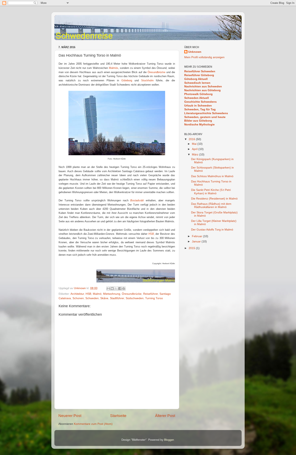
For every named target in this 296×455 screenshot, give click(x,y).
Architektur (77, 293)
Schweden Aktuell (196, 97)
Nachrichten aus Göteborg (202, 90)
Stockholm (147, 80)
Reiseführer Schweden (199, 71)
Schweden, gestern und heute (205, 117)
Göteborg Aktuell (196, 79)
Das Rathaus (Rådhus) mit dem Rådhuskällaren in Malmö (211, 205)
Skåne (104, 298)
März (195, 154)
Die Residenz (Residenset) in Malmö (214, 198)
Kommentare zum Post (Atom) (93, 423)
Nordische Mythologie (199, 124)
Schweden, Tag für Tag (200, 109)
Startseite (118, 416)
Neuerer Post (69, 416)
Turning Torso (154, 298)
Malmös (113, 67)
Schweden (92, 298)
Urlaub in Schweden (198, 105)
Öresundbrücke (156, 72)
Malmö (97, 293)
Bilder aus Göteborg (198, 120)
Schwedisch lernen (197, 82)
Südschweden (135, 298)
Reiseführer (150, 293)
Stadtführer (117, 298)
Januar (197, 241)
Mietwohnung (111, 293)
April (195, 149)
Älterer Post (165, 416)
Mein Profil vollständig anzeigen (204, 57)
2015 (192, 248)
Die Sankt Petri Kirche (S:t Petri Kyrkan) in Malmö (211, 191)
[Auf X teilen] (116, 288)
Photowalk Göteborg (198, 94)
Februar (197, 236)
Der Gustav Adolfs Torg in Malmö (212, 229)
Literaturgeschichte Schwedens (206, 113)
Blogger (169, 439)
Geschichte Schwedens (200, 101)
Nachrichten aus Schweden (203, 86)
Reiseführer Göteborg (199, 75)
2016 (192, 139)
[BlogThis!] (112, 288)
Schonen (78, 298)
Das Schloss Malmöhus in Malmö (212, 176)
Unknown (194, 51)
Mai (194, 143)
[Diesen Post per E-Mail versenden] (108, 288)
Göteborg (126, 80)
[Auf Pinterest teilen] (124, 288)
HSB (88, 293)
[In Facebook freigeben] (120, 288)
